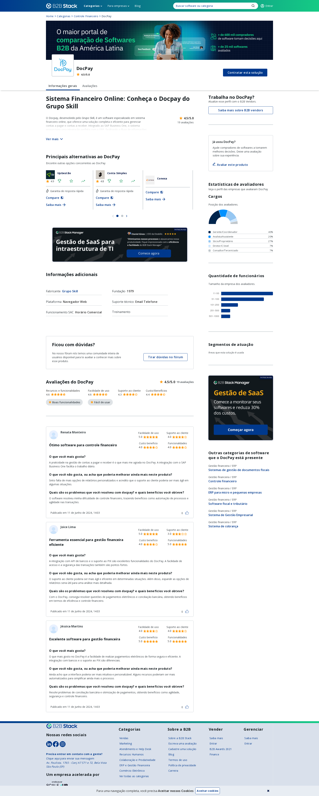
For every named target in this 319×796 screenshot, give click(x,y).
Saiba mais (216, 738)
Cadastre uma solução (182, 749)
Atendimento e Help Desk (135, 749)
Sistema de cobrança (223, 526)
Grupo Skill (70, 291)
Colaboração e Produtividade (137, 760)
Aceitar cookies (207, 790)
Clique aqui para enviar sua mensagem (70, 758)
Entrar (213, 743)
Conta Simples (117, 173)
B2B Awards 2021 (221, 749)
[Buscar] (215, 6)
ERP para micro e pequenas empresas (235, 492)
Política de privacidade (182, 765)
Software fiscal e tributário (227, 504)
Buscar (253, 5)
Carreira (173, 770)
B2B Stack (62, 726)
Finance (214, 754)
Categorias (92, 6)
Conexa (162, 178)
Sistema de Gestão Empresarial (230, 515)
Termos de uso (177, 760)
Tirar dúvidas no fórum (165, 357)
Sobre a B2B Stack (180, 738)
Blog (137, 6)
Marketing (125, 743)
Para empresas (117, 6)
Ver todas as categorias (134, 776)
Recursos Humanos (131, 754)
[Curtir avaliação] (187, 513)
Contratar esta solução (245, 73)
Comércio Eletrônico (132, 770)
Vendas (123, 738)
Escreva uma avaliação (182, 743)
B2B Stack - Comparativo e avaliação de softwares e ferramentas (61, 6)
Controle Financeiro (222, 481)
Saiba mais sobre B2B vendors (240, 110)
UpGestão (64, 173)
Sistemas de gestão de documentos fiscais (238, 470)
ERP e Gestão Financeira (134, 765)
